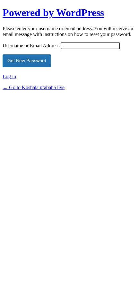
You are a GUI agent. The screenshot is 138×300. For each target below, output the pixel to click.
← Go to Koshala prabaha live (34, 87)
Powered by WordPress (53, 12)
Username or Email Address (31, 45)
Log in (9, 76)
